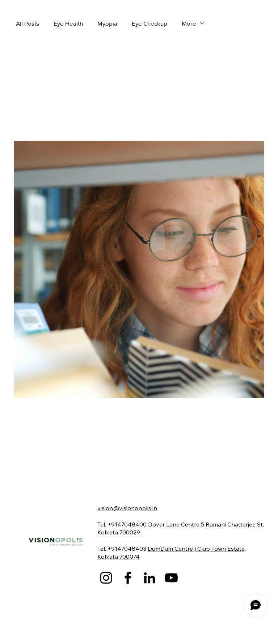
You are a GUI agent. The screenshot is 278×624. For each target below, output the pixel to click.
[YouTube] (171, 578)
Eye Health (68, 23)
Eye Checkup (149, 23)
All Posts (27, 23)
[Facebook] (128, 578)
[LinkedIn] (149, 578)
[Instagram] (106, 578)
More (189, 23)
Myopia (107, 23)
